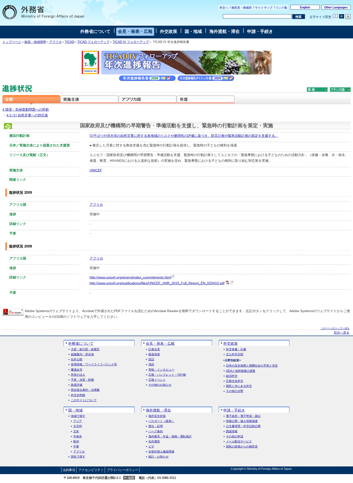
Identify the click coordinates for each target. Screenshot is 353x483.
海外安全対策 (157, 416)
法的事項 (69, 470)
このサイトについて (84, 400)
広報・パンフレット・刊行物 (167, 374)
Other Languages (336, 7)
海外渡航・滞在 (224, 31)
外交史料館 (78, 395)
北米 (76, 431)
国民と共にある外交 (239, 386)
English (305, 7)
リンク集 (281, 7)
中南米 (77, 436)
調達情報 (231, 431)
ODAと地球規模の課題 (240, 371)
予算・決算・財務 (82, 379)
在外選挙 (154, 441)
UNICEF (96, 170)
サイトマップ (263, 7)
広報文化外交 (234, 381)
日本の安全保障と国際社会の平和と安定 (252, 365)
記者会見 (154, 349)
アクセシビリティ (91, 470)
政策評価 (76, 384)
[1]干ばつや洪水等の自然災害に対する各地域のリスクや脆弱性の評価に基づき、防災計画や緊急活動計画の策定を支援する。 (184, 136)
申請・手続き (260, 31)
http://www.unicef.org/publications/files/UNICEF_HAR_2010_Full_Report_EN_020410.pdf (157, 283)
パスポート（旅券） (161, 421)
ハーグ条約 (155, 431)
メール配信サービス (239, 441)
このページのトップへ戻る (335, 328)
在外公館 (76, 359)
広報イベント (157, 379)
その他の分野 (234, 391)
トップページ (11, 42)
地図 (131, 478)
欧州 (76, 441)
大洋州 (77, 426)
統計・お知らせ (158, 456)
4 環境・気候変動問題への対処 (25, 109)
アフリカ (55, 42)
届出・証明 (155, 426)
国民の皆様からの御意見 (242, 446)
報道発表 (154, 354)
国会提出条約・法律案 (85, 390)
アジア (77, 421)
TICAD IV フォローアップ (131, 42)
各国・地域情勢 (35, 42)
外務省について (95, 31)
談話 (151, 359)
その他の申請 (234, 436)
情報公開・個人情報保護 (242, 421)
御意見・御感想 (241, 7)
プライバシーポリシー (122, 470)
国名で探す (78, 456)
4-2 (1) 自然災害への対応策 (27, 115)
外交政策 (168, 31)
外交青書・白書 (236, 349)
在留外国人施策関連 (161, 451)
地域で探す (78, 416)
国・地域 (193, 31)
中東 (76, 446)
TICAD (69, 42)
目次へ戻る (341, 332)
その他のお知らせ (159, 384)
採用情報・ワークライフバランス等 (94, 364)
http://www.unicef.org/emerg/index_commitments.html (130, 277)
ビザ (151, 446)
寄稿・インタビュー (161, 369)
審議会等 (76, 369)
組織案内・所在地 (82, 354)
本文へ (223, 7)
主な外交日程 (234, 354)
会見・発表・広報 (135, 31)
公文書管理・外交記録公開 (243, 426)
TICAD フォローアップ (93, 42)
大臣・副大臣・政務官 (85, 349)
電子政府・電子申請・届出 (243, 416)
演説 (151, 364)
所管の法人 (78, 374)
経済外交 (231, 376)
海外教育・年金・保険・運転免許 (170, 436)
